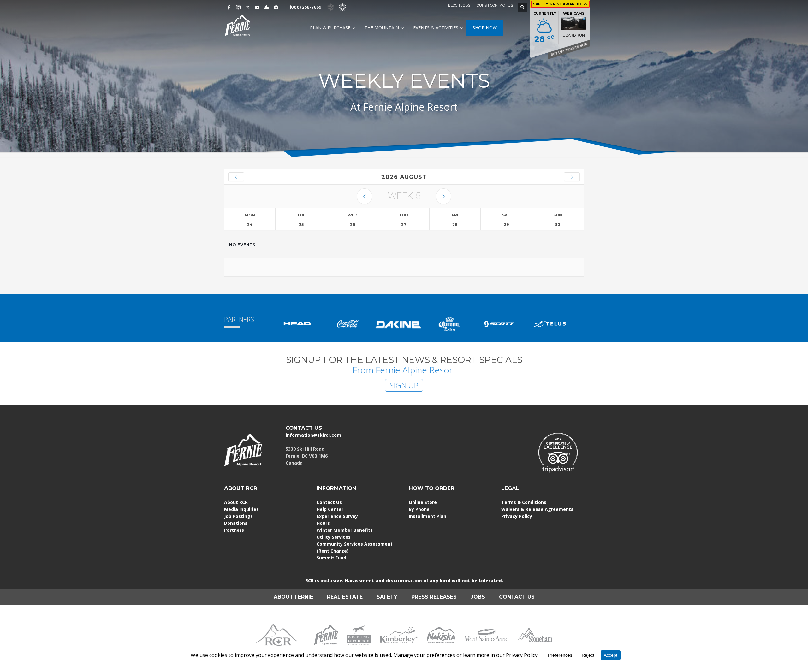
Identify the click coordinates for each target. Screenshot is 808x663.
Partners (234, 530)
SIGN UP (404, 385)
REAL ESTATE (345, 597)
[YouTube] (257, 7)
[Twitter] (247, 7)
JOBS (465, 5)
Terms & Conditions (523, 502)
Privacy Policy (516, 516)
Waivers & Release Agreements (537, 509)
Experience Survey (337, 516)
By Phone (419, 509)
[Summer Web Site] (342, 7)
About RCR (236, 502)
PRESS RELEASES (434, 597)
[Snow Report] (266, 7)
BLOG (453, 5)
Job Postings (238, 516)
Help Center (330, 509)
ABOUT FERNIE (293, 597)
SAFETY (387, 597)
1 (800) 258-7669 (304, 7)
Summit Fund (331, 558)
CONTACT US (501, 5)
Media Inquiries (241, 509)
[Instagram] (238, 7)
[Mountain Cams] (276, 7)
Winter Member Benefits (345, 530)
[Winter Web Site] (331, 7)
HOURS (480, 5)
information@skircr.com (313, 435)
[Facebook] (229, 7)
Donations (235, 523)
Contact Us (329, 502)
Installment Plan (427, 516)
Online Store (423, 502)
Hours (323, 523)
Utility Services (334, 537)
